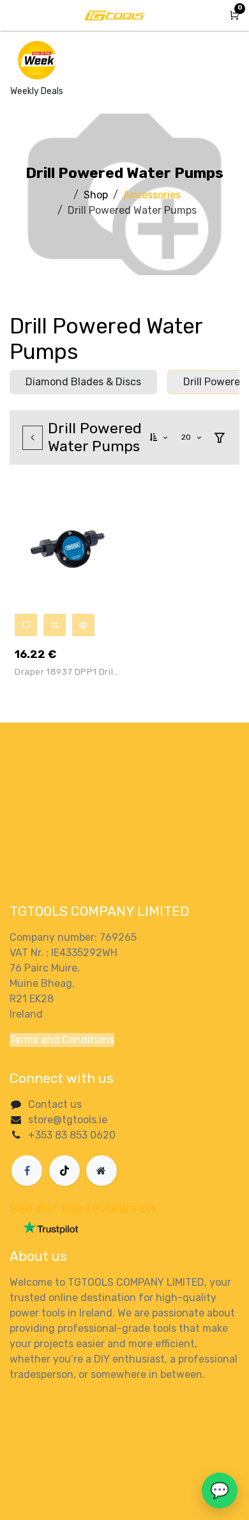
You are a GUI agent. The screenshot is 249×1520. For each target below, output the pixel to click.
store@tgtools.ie (67, 1120)
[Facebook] (26, 1170)
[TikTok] (64, 1170)
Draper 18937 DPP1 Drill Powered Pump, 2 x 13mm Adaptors (65, 673)
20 (187, 437)
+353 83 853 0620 (72, 1135)
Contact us (55, 1104)
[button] (159, 437)
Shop (96, 195)
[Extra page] (101, 1170)
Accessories (152, 195)
